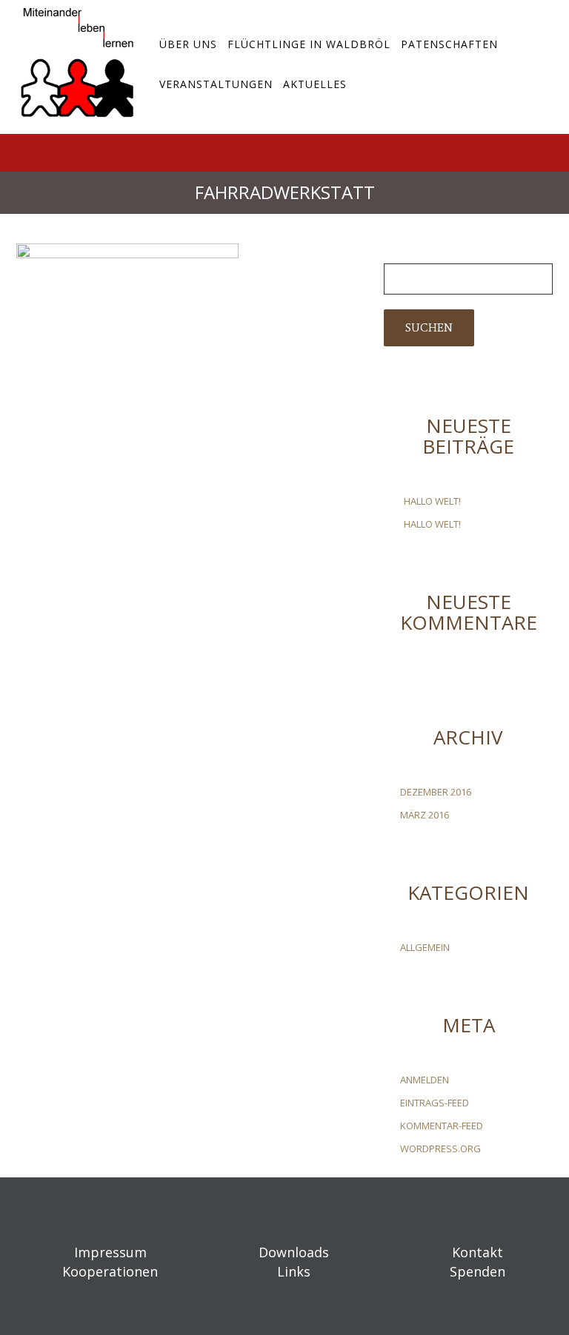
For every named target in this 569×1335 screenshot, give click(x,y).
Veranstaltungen (216, 84)
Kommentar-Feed (441, 1125)
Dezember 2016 (435, 791)
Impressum (110, 1252)
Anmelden (424, 1079)
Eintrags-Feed (434, 1102)
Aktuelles (315, 84)
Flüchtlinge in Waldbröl (308, 44)
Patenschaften (449, 44)
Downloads (294, 1252)
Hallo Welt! (432, 501)
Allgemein (425, 947)
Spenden (477, 1271)
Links (293, 1271)
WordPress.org (440, 1148)
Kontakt (477, 1252)
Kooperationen (110, 1271)
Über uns (188, 44)
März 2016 (424, 814)
